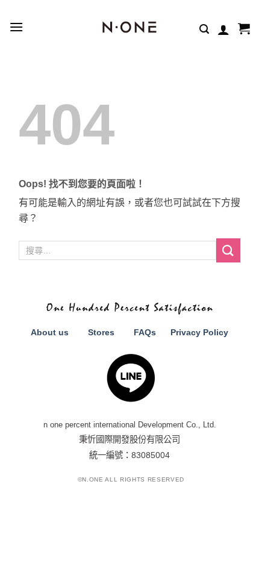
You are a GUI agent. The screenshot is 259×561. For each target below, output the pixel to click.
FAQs (145, 332)
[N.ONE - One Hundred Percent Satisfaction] (129, 27)
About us (50, 332)
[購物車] (244, 29)
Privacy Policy (199, 332)
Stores (101, 332)
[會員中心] (223, 29)
